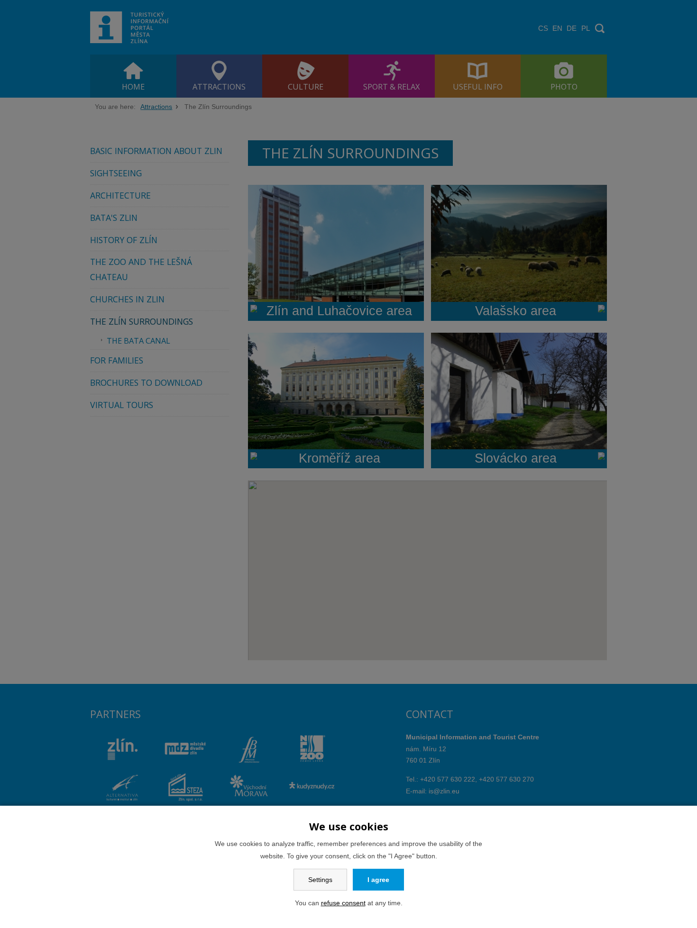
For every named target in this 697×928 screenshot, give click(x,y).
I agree (378, 879)
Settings (320, 879)
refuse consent (343, 903)
